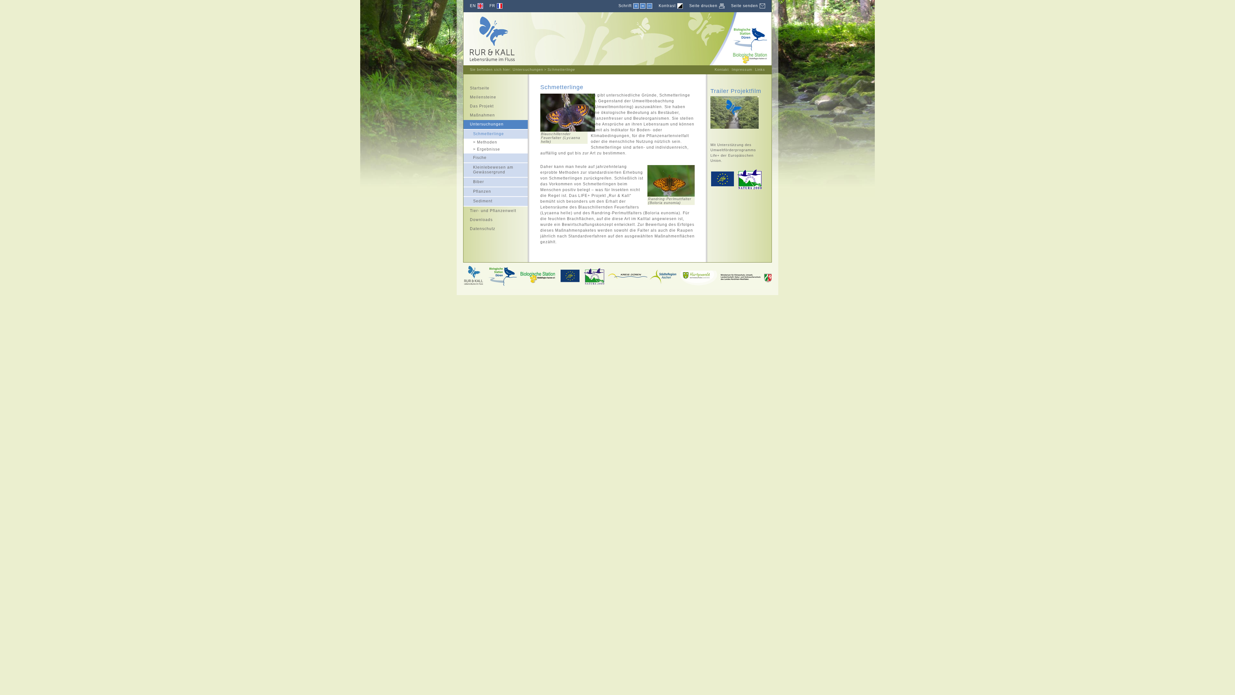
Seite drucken (703, 6)
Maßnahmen (479, 114)
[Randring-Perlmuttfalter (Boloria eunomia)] (671, 195)
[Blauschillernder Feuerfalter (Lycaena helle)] (567, 130)
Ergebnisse (481, 149)
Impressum (742, 69)
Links (760, 69)
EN (473, 6)
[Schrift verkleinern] (649, 6)
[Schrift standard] (642, 6)
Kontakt (722, 69)
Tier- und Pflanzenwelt (489, 210)
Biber (473, 181)
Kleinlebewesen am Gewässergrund (488, 168)
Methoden (480, 141)
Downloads (478, 219)
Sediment (477, 200)
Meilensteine (479, 96)
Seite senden (744, 6)
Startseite (476, 87)
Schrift (625, 5)
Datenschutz (479, 228)
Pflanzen (477, 190)
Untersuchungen (528, 69)
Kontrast (667, 6)
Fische (475, 156)
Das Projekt (478, 105)
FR (492, 6)
